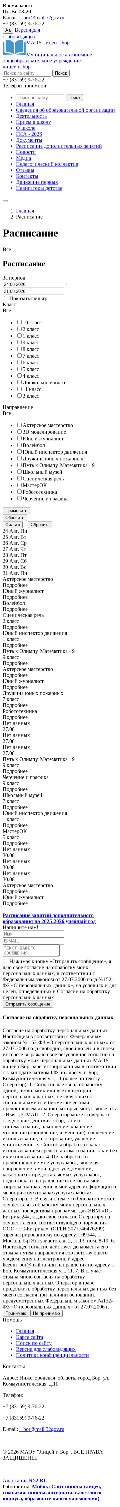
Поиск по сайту (34, 1343)
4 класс (31, 376)
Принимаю (15, 1313)
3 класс (31, 396)
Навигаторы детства (39, 188)
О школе (25, 128)
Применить (16, 510)
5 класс (31, 369)
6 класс (31, 362)
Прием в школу (33, 122)
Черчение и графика (46, 498)
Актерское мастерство (48, 425)
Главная (25, 104)
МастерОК (35, 485)
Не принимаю (46, 1313)
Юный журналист (43, 438)
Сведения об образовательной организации (65, 110)
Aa (8, 30)
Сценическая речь (43, 478)
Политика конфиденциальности (52, 1355)
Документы (29, 140)
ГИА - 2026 (29, 134)
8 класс (31, 349)
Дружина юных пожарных (53, 458)
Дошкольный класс (44, 382)
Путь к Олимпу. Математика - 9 (59, 465)
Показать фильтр (28, 298)
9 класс (31, 342)
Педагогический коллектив (47, 164)
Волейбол (34, 445)
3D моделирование (44, 432)
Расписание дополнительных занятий (59, 146)
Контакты (27, 176)
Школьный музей (42, 472)
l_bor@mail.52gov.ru (41, 17)
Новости (26, 152)
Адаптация (25, 1480)
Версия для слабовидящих (46, 1349)
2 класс (31, 329)
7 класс (31, 356)
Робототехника (40, 492)
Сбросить (14, 517)
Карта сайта (29, 1337)
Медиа (23, 158)
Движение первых (37, 182)
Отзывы (25, 170)
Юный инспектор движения (55, 452)
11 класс (32, 389)
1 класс (31, 336)
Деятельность (31, 116)
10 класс (32, 322)
